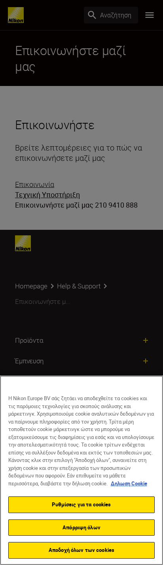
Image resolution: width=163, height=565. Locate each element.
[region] (81, 470)
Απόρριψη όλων (81, 527)
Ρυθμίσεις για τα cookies (81, 504)
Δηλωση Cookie (129, 483)
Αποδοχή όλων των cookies (81, 550)
